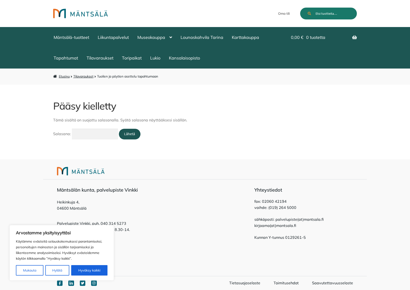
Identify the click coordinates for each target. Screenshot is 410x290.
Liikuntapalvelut (113, 37)
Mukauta (29, 270)
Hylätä (57, 270)
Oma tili (284, 13)
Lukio (155, 58)
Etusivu (64, 76)
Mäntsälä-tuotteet (71, 37)
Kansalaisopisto (184, 58)
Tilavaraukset (100, 58)
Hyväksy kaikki (89, 270)
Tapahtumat (66, 58)
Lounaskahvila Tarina (202, 37)
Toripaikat (132, 58)
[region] (61, 253)
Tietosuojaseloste (244, 283)
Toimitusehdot (286, 283)
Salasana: (62, 133)
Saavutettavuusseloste (332, 283)
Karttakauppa (245, 37)
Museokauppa (151, 37)
